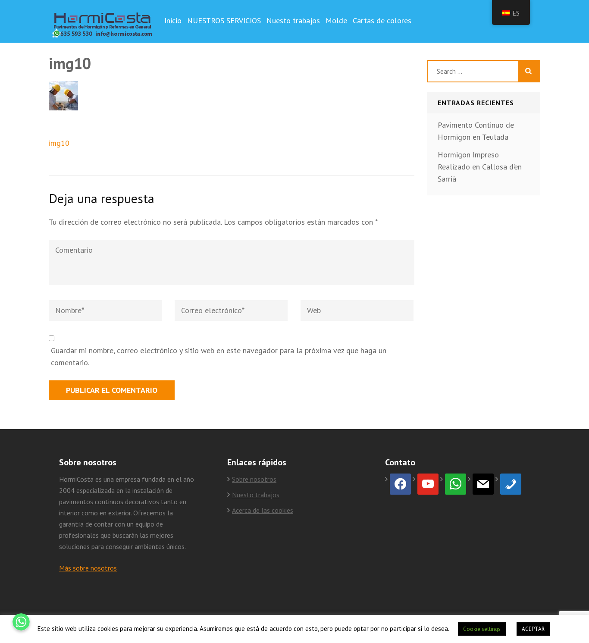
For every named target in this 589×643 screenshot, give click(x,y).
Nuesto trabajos (293, 20)
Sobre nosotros (254, 479)
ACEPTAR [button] (533, 629)
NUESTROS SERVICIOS (224, 20)
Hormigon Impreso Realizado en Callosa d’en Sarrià (480, 167)
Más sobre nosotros (88, 568)
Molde (336, 20)
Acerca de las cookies (262, 510)
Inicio (173, 20)
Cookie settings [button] (482, 629)
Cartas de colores (382, 20)
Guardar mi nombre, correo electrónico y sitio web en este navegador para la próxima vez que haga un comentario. (218, 356)
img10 (59, 143)
